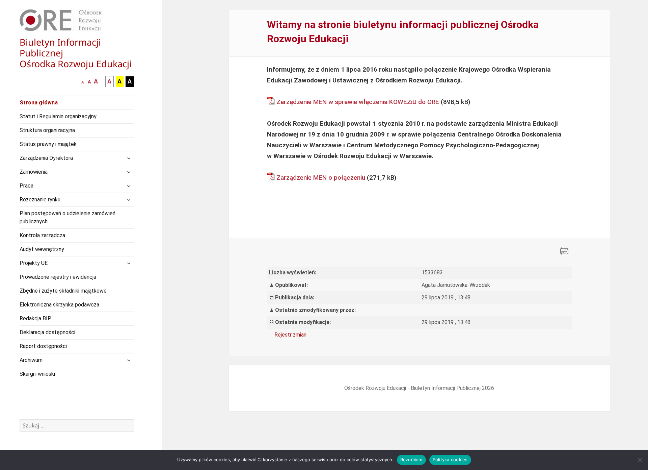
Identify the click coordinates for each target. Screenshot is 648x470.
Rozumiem (411, 459)
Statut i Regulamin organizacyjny (58, 116)
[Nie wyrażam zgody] (639, 459)
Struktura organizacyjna (47, 130)
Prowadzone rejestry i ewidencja (58, 277)
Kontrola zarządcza (42, 235)
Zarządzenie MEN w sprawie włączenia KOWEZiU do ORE (357, 102)
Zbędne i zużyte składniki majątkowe (63, 291)
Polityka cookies (450, 459)
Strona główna (39, 102)
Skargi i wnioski (37, 374)
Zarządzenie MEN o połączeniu (320, 177)
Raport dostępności (43, 346)
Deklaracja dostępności (47, 332)
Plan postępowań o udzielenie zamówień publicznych (67, 217)
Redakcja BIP (35, 318)
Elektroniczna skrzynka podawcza (59, 304)
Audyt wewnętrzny (42, 249)
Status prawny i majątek (48, 144)
